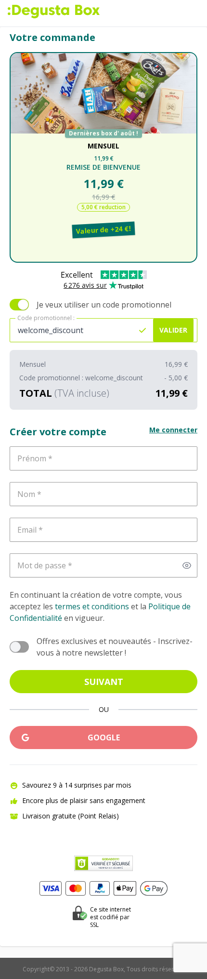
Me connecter (173, 429)
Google (104, 737)
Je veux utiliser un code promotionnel (104, 304)
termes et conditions (92, 606)
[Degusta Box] (54, 11)
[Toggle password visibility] (187, 565)
